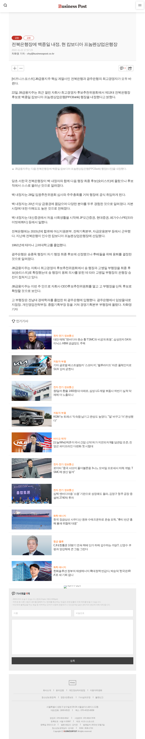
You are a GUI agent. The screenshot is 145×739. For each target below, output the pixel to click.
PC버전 (72, 682)
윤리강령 (60, 690)
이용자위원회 (96, 690)
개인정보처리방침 (77, 690)
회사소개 (47, 690)
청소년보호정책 (49, 697)
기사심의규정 (84, 697)
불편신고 (99, 697)
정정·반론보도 (67, 697)
